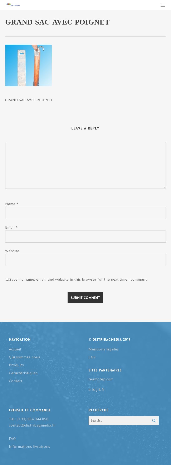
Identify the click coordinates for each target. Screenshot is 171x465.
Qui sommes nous (24, 357)
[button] (163, 5)
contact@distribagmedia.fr (32, 425)
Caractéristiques (23, 373)
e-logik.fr (97, 389)
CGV (92, 357)
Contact (16, 381)
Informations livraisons (29, 446)
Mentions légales (104, 349)
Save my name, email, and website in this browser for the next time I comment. (78, 279)
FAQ (12, 438)
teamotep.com (101, 379)
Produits (16, 365)
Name (12, 204)
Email (11, 227)
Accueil (15, 349)
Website (12, 251)
